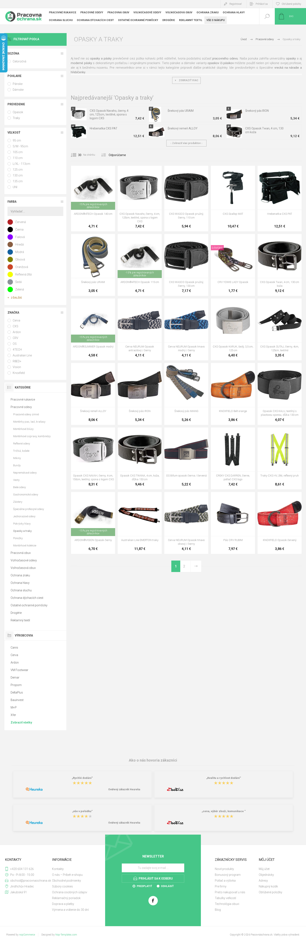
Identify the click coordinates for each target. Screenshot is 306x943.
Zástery (17, 501)
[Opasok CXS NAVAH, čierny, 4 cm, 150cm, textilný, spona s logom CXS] (93, 458)
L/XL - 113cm (21, 163)
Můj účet (264, 869)
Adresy (263, 880)
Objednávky (266, 874)
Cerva (16, 320)
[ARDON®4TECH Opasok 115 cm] (140, 265)
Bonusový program (228, 874)
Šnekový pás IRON (257, 110)
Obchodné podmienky (66, 880)
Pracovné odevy (21, 407)
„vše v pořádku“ (82, 811)
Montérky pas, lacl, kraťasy (29, 421)
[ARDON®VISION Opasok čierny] (93, 523)
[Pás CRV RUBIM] (233, 523)
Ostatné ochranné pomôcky (29, 605)
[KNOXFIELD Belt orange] (233, 394)
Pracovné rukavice (23, 399)
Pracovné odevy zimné (26, 414)
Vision (17, 367)
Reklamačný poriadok (66, 898)
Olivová (20, 259)
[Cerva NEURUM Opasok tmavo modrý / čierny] (186, 329)
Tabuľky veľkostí (225, 898)
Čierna (19, 229)
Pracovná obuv (21, 553)
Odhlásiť (167, 886)
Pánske (17, 84)
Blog (218, 909)
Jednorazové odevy (24, 516)
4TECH (17, 349)
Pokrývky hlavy (22, 523)
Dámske (18, 89)
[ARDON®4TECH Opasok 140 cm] (93, 198)
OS (15, 343)
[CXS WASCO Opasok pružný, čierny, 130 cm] (186, 265)
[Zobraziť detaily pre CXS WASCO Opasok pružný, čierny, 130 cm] (186, 171)
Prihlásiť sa (262, 3)
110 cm (18, 158)
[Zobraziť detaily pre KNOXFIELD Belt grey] (233, 368)
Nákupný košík (268, 886)
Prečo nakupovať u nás (230, 892)
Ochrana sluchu (21, 590)
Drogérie (16, 612)
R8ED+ (17, 361)
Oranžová (21, 267)
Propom (16, 685)
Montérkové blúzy (23, 429)
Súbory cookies (62, 886)
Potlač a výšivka (225, 880)
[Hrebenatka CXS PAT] (279, 198)
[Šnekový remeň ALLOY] (93, 394)
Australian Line (22, 355)
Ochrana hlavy (20, 582)
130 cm (18, 175)
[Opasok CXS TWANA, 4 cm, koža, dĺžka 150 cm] (140, 458)
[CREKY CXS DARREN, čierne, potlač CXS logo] (233, 458)
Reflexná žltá (23, 274)
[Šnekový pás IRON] (140, 394)
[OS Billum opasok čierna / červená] (186, 458)
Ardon (17, 332)
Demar (15, 677)
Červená (20, 222)
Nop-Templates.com (66, 934)
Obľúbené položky (270, 892)
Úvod (244, 39)
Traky (16, 118)
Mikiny (17, 458)
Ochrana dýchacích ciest (27, 597)
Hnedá (19, 244)
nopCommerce (27, 934)
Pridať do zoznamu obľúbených (98, 199)
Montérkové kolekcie (24, 545)
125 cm (18, 169)
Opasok (18, 112)
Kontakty (58, 869)
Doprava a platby (63, 904)
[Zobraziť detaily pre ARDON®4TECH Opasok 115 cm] (93, 171)
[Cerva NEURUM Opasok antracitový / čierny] (140, 329)
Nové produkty (224, 869)
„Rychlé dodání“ (82, 777)
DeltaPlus (17, 692)
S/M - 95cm (20, 146)
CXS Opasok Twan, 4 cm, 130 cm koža (264, 130)
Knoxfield (19, 373)
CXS (15, 326)
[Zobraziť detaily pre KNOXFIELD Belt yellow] (242, 368)
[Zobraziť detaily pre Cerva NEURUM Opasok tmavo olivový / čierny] (144, 303)
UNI (15, 187)
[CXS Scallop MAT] (233, 198)
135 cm (18, 181)
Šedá (18, 282)
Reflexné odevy (21, 443)
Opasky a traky (22, 530)
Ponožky (18, 538)
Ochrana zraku (20, 575)
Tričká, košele (21, 450)
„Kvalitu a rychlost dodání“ (223, 777)
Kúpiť (88, 199)
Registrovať (235, 3)
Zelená (19, 289)
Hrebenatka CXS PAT (103, 128)
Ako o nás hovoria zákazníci (153, 760)
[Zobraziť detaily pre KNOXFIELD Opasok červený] (223, 368)
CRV (15, 338)
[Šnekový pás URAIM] (93, 265)
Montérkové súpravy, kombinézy (32, 436)
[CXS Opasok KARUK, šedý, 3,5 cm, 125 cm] (233, 329)
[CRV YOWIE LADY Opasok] (233, 265)
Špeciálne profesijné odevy (28, 509)
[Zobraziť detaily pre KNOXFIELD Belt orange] (270, 497)
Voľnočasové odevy (24, 560)
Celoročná (19, 61)
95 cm (17, 140)
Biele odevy (19, 487)
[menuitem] (73, 869)
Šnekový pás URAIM (181, 110)
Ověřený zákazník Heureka (124, 789)
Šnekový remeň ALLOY (183, 128)
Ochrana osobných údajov (69, 892)
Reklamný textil (20, 620)
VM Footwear (19, 670)
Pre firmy (220, 886)
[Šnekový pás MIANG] (186, 394)
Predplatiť (144, 886)
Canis (14, 647)
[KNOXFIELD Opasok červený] (279, 523)
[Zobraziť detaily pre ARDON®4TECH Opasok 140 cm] (139, 239)
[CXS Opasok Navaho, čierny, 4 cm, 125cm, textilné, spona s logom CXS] (140, 198)
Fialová (20, 237)
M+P (14, 707)
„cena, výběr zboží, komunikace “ (224, 811)
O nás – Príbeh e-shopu (67, 874)
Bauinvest (17, 700)
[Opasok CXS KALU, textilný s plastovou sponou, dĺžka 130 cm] (279, 394)
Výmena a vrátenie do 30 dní (70, 909)
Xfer (13, 715)
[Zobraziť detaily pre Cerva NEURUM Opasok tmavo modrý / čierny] (135, 303)
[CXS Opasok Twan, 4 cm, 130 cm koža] (279, 265)
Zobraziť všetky (21, 722)
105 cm (18, 152)
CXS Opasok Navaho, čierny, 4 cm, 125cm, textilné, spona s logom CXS (109, 114)
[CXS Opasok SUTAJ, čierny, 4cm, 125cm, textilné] (279, 329)
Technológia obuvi (227, 904)
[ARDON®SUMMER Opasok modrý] (93, 329)
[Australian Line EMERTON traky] (140, 523)
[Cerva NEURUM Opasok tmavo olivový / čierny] (186, 523)
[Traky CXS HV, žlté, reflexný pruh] (279, 458)
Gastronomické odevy (25, 494)
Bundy (17, 465)
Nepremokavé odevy (25, 472)
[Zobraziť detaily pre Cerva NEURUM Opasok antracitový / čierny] (181, 303)
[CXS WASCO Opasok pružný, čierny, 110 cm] (186, 198)
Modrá (19, 252)
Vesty (16, 479)
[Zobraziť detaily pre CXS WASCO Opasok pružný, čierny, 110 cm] (186, 239)
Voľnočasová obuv (23, 568)
